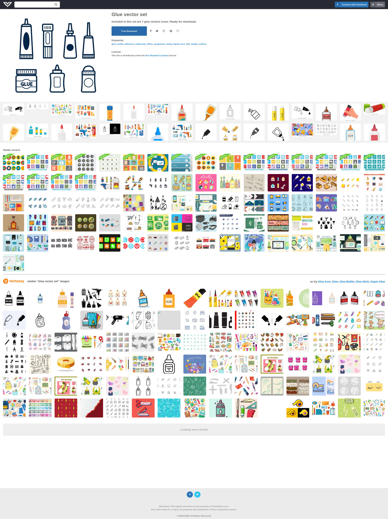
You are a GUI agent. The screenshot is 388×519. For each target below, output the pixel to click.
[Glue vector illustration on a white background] (374, 135)
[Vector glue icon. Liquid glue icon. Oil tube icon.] (254, 133)
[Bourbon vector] (13, 222)
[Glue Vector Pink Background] (206, 182)
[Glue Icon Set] (158, 182)
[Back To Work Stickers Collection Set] (326, 202)
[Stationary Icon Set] (37, 222)
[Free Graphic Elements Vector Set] (181, 202)
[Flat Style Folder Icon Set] (13, 182)
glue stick (362, 281)
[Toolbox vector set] (206, 242)
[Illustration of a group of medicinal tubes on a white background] (246, 298)
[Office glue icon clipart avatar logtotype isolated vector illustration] (181, 114)
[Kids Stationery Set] (350, 182)
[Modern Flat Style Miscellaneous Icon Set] (133, 162)
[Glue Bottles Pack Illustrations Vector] (278, 182)
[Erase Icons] (181, 242)
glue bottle (347, 281)
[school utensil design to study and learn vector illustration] (91, 320)
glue (114, 44)
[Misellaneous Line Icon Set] (254, 162)
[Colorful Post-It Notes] (133, 202)
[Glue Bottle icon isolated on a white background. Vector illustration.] (278, 135)
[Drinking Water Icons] (302, 202)
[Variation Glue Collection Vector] (181, 182)
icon (183, 44)
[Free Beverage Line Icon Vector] (350, 222)
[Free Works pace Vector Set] (206, 202)
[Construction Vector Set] (133, 222)
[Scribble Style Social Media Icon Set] (374, 162)
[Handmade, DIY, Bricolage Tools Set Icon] (61, 202)
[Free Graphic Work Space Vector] (350, 242)
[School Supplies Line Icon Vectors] (37, 202)
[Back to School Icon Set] (374, 222)
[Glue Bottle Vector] (302, 182)
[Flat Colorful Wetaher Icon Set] (37, 182)
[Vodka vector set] (158, 202)
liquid (176, 44)
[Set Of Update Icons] (109, 242)
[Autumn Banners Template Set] (278, 222)
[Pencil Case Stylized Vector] (302, 222)
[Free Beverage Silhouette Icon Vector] (326, 222)
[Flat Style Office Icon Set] (37, 162)
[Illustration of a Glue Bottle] (350, 135)
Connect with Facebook (354, 4)
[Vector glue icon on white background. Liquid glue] (302, 111)
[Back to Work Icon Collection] (13, 242)
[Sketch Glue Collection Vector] (254, 182)
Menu (380, 4)
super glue (377, 281)
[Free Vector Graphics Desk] (374, 242)
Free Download (129, 31)
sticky (169, 44)
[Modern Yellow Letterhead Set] (230, 242)
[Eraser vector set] (230, 202)
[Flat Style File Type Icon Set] (85, 182)
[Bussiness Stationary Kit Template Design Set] (254, 222)
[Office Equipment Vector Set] (206, 222)
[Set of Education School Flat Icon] (374, 182)
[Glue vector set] (109, 182)
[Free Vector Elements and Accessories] (302, 242)
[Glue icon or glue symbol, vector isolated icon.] (206, 135)
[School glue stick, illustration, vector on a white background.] (374, 108)
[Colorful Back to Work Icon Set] (278, 202)
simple (194, 44)
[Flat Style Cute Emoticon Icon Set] (61, 182)
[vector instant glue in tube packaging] (13, 135)
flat (188, 44)
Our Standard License (157, 55)
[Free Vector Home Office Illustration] (326, 242)
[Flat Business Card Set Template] (254, 202)
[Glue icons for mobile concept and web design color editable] (37, 106)
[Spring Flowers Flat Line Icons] (109, 162)
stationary (140, 44)
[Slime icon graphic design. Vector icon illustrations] (13, 109)
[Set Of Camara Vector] (61, 242)
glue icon (324, 281)
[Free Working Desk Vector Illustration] (278, 242)
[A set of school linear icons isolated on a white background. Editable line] (326, 129)
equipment (159, 44)
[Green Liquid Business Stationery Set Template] (158, 222)
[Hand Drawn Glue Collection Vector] (230, 182)
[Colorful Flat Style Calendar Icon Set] (302, 162)
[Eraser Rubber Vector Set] (109, 222)
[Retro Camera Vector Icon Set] (206, 162)
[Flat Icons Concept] (158, 162)
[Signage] (181, 162)
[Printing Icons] (326, 182)
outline (202, 44)
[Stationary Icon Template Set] (13, 202)
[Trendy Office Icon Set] (13, 162)
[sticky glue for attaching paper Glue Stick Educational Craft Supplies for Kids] (230, 135)
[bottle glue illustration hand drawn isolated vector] (206, 114)
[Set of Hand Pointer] (374, 202)
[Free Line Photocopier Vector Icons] (181, 222)
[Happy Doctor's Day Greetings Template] (254, 242)
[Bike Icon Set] (158, 242)
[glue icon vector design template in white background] (326, 114)
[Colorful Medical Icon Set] (61, 162)
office (150, 44)
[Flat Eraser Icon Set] (85, 222)
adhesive (129, 44)
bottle (120, 44)
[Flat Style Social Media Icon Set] (278, 162)
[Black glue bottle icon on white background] (230, 111)
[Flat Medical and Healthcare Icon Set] (230, 222)
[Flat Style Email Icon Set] (326, 162)
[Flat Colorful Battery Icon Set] (350, 162)
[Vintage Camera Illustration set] (61, 222)
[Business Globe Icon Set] (85, 162)
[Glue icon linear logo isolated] (254, 114)
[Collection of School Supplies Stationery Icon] (37, 242)
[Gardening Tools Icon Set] (230, 162)
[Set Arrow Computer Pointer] (350, 202)
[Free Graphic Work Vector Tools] (13, 263)
